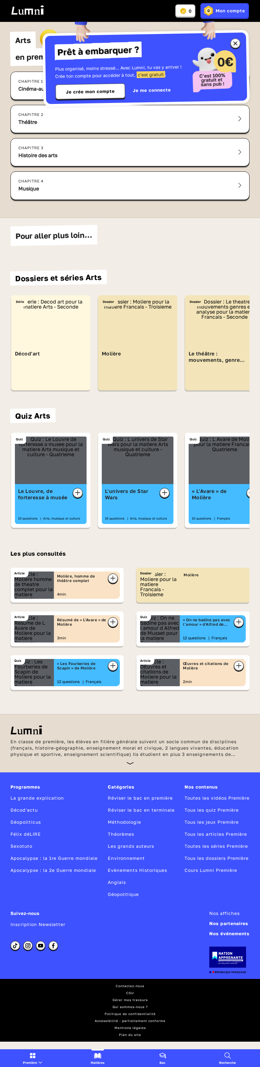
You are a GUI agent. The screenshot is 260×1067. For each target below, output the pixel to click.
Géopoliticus (25, 822)
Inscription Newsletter (37, 924)
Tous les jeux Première (212, 822)
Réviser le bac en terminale (141, 810)
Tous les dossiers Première (217, 858)
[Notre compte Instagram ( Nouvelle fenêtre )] (28, 945)
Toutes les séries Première (216, 846)
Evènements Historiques (137, 870)
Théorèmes (121, 834)
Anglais (117, 882)
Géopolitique (123, 894)
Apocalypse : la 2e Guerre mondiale (53, 870)
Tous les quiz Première (212, 810)
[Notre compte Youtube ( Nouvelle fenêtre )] (40, 945)
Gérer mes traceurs (130, 999)
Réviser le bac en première (140, 798)
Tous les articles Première (216, 834)
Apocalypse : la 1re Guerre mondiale (54, 858)
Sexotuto (21, 846)
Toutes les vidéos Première (217, 798)
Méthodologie (124, 822)
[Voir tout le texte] (130, 763)
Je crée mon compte (90, 91)
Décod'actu (24, 810)
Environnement (126, 858)
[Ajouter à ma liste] (78, 493)
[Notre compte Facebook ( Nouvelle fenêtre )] (53, 945)
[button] (32, 1058)
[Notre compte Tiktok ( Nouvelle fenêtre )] (15, 945)
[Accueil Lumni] (27, 10)
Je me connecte (152, 90)
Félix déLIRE (25, 834)
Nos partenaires (228, 923)
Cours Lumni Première (211, 870)
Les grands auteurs (131, 846)
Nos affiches (224, 913)
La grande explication (37, 798)
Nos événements (229, 933)
